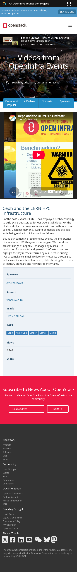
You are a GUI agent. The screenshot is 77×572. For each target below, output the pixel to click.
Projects (7, 444)
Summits (47, 101)
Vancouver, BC (14, 300)
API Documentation (12, 500)
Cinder (33, 332)
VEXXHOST (21, 556)
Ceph (10, 332)
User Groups (9, 469)
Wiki (5, 504)
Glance (43, 332)
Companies (8, 480)
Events (6, 472)
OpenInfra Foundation (42, 553)
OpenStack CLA (10, 528)
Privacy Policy (9, 524)
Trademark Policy (11, 521)
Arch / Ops (21, 332)
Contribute (8, 483)
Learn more (67, 11)
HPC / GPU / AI (15, 316)
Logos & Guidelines (12, 517)
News (5, 459)
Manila (53, 332)
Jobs (5, 476)
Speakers (65, 101)
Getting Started (10, 497)
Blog (5, 455)
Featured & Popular (11, 103)
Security (7, 448)
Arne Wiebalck (14, 283)
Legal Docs (8, 514)
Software (7, 452)
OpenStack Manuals (13, 493)
